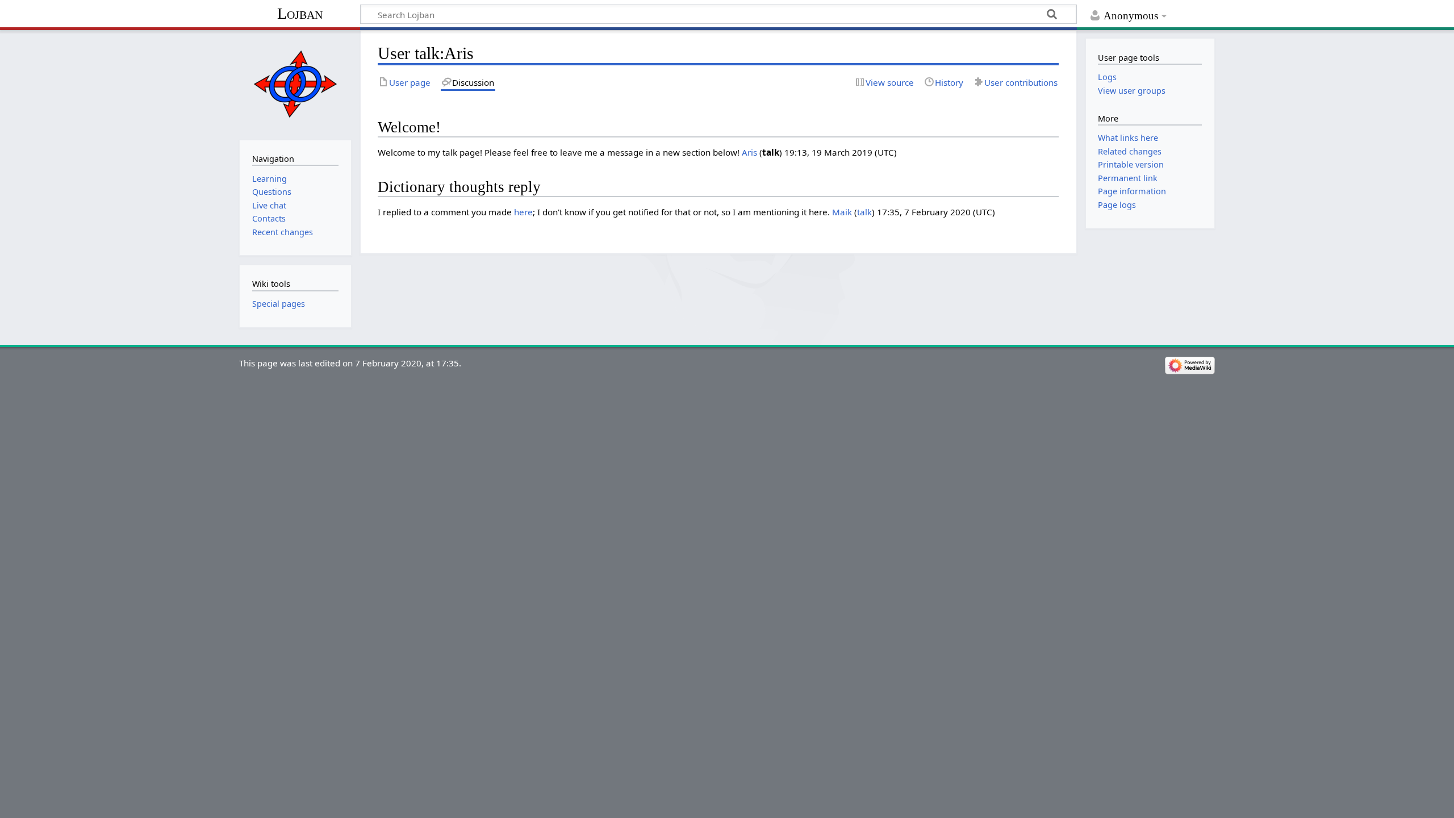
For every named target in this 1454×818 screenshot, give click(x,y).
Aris (749, 152)
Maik (842, 212)
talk (864, 212)
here (523, 212)
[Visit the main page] (295, 83)
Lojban (300, 13)
